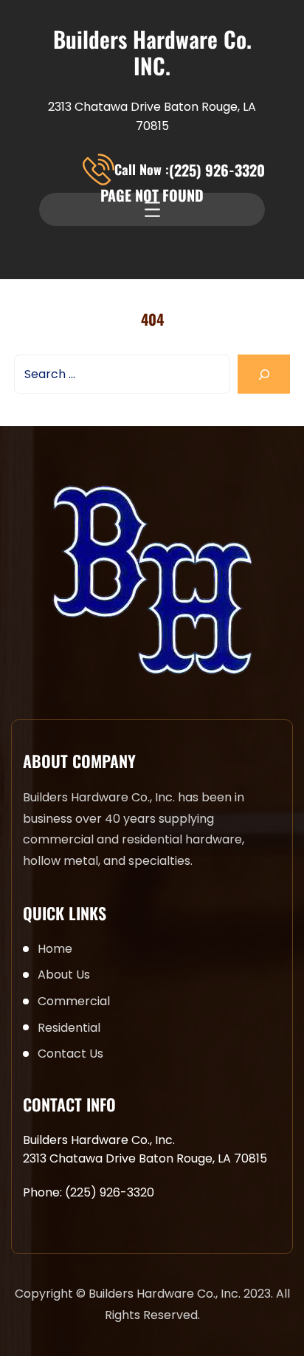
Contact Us (70, 1053)
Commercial (74, 1001)
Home (55, 948)
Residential (69, 1027)
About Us (64, 974)
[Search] (264, 374)
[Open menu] (152, 209)
